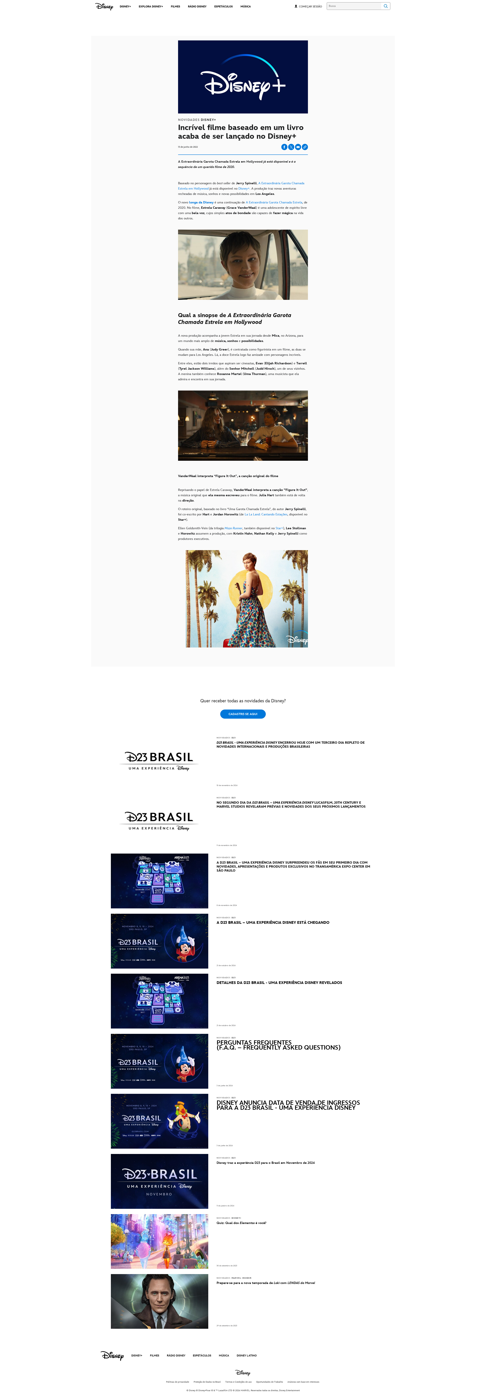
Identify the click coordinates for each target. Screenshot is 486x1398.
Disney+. (244, 189)
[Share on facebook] (284, 147)
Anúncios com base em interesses (303, 1382)
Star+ (279, 528)
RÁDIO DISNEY (176, 1355)
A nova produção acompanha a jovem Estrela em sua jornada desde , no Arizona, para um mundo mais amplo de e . (240, 338)
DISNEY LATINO (247, 1355)
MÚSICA (224, 1355)
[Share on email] (298, 147)
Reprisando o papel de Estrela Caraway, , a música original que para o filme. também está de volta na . (243, 495)
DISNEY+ (136, 1355)
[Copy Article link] (305, 147)
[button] (312, 6)
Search (385, 6)
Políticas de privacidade (177, 1382)
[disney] (112, 1356)
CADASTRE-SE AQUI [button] (243, 714)
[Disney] (104, 7)
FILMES (154, 1355)
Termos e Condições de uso (238, 1382)
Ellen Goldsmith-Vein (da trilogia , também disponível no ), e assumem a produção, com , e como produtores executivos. (242, 533)
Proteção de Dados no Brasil (207, 1382)
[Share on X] (291, 147)
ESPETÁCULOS (202, 1355)
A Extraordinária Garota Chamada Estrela (273, 202)
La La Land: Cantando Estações (266, 514)
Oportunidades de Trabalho (269, 1382)
